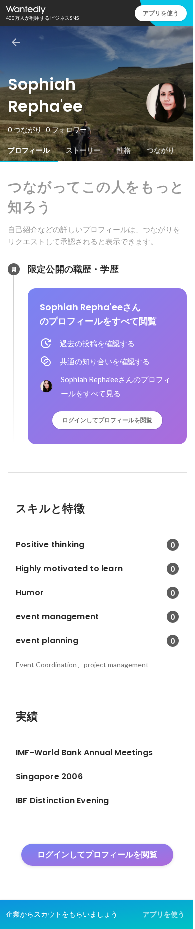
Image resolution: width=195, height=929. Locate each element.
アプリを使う (161, 13)
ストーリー (83, 150)
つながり (161, 150)
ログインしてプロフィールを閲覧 (107, 420)
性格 (124, 150)
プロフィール (29, 150)
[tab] (29, 150)
